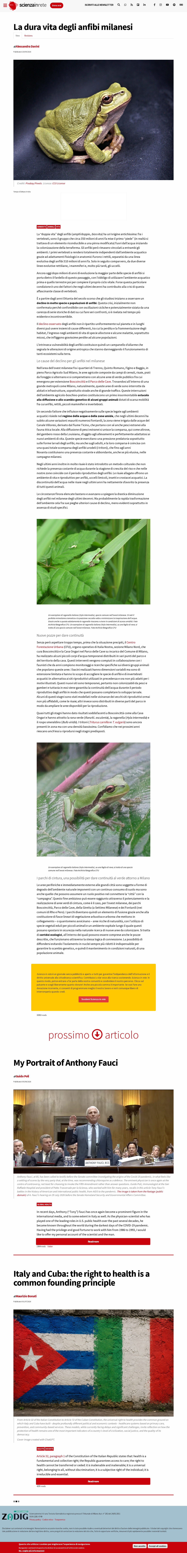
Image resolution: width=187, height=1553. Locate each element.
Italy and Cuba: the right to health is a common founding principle (81, 1278)
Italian (50, 1246)
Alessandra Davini (27, 46)
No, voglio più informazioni (31, 1550)
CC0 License (58, 183)
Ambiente (41, 226)
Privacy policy (35, 1519)
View (19, 36)
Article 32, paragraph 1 (51, 1456)
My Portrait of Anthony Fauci (65, 1062)
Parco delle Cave (100, 381)
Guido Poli (22, 1076)
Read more (93, 1241)
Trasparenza (60, 1519)
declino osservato (50, 324)
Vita (58, 226)
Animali (51, 226)
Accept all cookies (157, 1546)
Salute (40, 1448)
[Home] (29, 6)
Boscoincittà (78, 381)
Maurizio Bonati (26, 1296)
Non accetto (139, 1546)
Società (49, 1448)
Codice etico (47, 1519)
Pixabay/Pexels (33, 183)
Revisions (28, 35)
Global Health (44, 1204)
